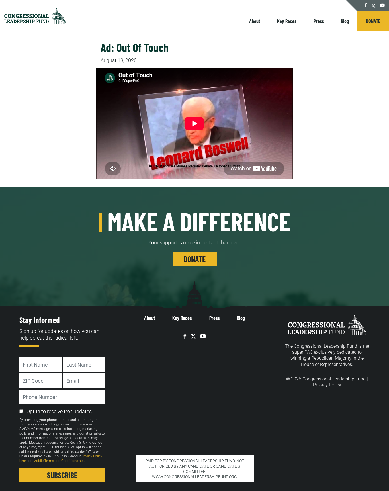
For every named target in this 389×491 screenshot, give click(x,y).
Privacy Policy (327, 385)
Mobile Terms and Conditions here (59, 461)
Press (319, 21)
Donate (373, 21)
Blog (345, 21)
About (254, 21)
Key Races (286, 21)
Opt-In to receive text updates (59, 411)
